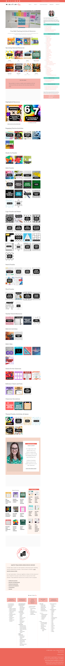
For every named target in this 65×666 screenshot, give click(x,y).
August (27, 60)
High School (10, 607)
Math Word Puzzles (50, 62)
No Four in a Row (49, 52)
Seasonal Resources (53, 603)
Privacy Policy (60, 654)
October (36, 73)
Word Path (48, 72)
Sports (52, 630)
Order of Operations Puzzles (51, 63)
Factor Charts (32, 610)
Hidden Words (49, 69)
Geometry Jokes (43, 607)
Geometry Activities (12, 609)
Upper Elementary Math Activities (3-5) (51, 87)
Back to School (36, 60)
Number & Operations (13, 584)
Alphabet (52, 610)
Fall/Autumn (53, 606)
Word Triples (22, 645)
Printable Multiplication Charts (15, 500)
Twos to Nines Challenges (22, 528)
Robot (52, 626)
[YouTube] (15, 1)
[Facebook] (6, 1)
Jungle (52, 619)
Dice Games (43, 628)
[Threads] (13, 1)
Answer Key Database (43, 4)
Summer (9, 60)
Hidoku (48, 47)
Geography (53, 618)
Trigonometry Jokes (44, 610)
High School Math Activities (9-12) (50, 89)
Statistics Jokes (43, 609)
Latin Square (49, 49)
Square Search (49, 57)
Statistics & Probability (14, 585)
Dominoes (48, 37)
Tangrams (48, 41)
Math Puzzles (47, 60)
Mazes (20, 633)
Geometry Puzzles (49, 61)
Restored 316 (61, 651)
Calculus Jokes (43, 606)
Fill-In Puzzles (49, 68)
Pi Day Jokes (43, 608)
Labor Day (18, 73)
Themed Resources (48, 81)
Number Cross (49, 54)
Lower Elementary (11, 603)
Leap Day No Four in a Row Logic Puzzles (37, 499)
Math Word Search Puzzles (52, 75)
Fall (27, 73)
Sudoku (21, 623)
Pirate (52, 624)
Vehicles (52, 631)
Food (52, 616)
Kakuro (48, 48)
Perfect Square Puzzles (50, 64)
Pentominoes (49, 40)
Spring (52, 608)
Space (52, 629)
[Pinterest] (17, 1)
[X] (8, 1)
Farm (52, 615)
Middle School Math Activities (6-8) (50, 88)
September (10, 73)
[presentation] (8, 495)
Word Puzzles (21, 634)
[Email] (19, 1)
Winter (52, 607)
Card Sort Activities (48, 26)
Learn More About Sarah (31, 468)
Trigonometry (12, 587)
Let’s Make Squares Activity (15, 515)
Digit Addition (49, 45)
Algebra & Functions (13, 580)
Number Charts (32, 614)
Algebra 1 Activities (12, 608)
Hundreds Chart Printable (22, 515)
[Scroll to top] (63, 662)
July (18, 60)
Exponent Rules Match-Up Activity (8, 515)
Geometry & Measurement (14, 582)
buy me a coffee (50, 93)
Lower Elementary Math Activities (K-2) (51, 86)
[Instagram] (11, 1)
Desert (52, 614)
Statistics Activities (12, 614)
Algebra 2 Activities (12, 610)
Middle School (10, 606)
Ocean (52, 623)
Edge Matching (49, 38)
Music (52, 622)
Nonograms (48, 53)
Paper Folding (49, 39)
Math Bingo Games (48, 28)
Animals (52, 611)
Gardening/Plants (54, 617)
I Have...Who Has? (48, 27)
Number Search (49, 55)
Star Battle (21, 622)
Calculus (10, 589)
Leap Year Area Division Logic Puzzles (30, 499)
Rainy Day (53, 625)
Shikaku (48, 56)
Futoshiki (48, 46)
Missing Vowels (49, 71)
